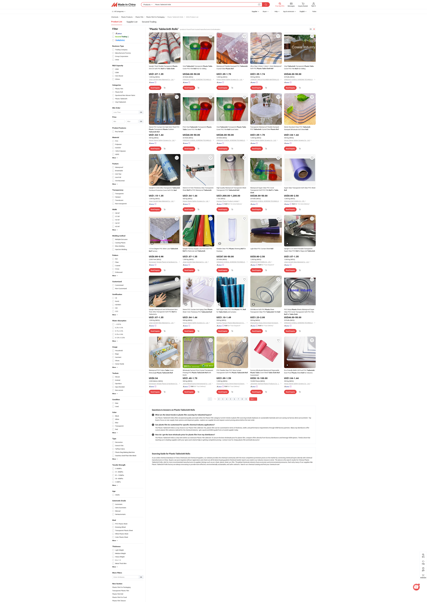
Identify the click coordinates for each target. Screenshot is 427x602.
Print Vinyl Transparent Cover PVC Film (197, 128)
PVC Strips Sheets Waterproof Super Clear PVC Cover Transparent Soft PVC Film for (299, 311)
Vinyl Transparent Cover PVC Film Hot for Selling (197, 67)
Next (252, 399)
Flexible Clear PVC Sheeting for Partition (231, 250)
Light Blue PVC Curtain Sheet (261, 249)
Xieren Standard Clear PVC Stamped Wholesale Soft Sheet (297, 128)
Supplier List (132, 21)
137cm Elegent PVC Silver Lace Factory (163, 250)
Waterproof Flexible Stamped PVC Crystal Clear (232, 67)
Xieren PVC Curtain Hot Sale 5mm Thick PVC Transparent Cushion (164, 129)
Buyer (265, 11)
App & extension (288, 11)
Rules (314, 11)
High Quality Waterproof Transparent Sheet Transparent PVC (231, 189)
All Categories (119, 11)
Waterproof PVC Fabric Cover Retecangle (161, 371)
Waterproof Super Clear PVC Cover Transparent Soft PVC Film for (264, 190)
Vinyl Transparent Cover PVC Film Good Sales (231, 128)
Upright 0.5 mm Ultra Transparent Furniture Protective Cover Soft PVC (164, 189)
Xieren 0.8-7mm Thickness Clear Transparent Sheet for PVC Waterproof (198, 189)
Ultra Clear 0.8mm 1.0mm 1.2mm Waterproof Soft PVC (265, 67)
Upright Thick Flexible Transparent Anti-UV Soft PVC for (163, 67)
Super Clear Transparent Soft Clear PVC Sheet (299, 189)
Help (276, 11)
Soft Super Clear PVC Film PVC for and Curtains (231, 310)
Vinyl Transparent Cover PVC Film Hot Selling (299, 67)
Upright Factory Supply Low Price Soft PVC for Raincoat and (197, 250)
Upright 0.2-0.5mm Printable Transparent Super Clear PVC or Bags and (299, 250)
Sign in (313, 6)
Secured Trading (149, 21)
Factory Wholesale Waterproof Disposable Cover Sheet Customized (265, 372)
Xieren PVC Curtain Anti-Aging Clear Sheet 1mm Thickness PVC (197, 310)
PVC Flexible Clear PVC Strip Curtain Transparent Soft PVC (232, 371)
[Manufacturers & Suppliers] (123, 4)
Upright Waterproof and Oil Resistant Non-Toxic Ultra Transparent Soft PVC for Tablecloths (163, 311)
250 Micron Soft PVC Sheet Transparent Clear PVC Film (265, 310)
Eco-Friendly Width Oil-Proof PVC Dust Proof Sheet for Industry (299, 371)
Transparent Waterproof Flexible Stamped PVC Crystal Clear (264, 128)
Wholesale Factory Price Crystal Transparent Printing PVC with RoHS (198, 372)
